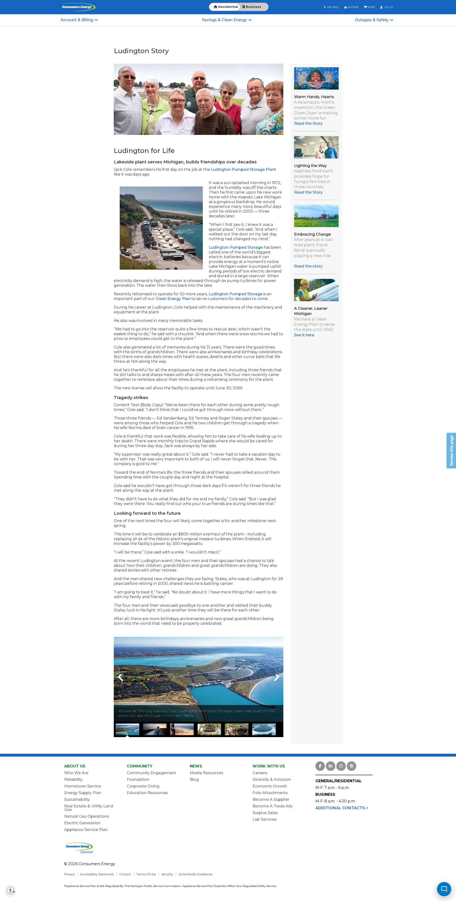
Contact (125, 874)
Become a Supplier (270, 799)
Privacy (69, 874)
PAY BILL (333, 7)
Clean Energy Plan (173, 298)
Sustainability (77, 799)
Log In (388, 7)
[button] (451, 450)
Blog (194, 779)
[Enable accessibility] (10, 890)
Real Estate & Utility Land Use (88, 808)
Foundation (138, 779)
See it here (304, 335)
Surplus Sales (265, 812)
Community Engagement (151, 773)
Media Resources (206, 773)
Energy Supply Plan (82, 793)
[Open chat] (444, 889)
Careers (259, 773)
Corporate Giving (143, 786)
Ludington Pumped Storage (236, 247)
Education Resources (147, 793)
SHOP (371, 7)
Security (167, 874)
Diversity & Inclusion (271, 779)
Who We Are (76, 773)
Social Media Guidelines (195, 874)
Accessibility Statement (97, 874)
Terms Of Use (146, 874)
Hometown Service (82, 786)
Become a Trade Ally (272, 806)
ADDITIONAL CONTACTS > (341, 808)
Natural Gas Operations (86, 816)
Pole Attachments (270, 793)
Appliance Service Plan (86, 829)
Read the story (308, 266)
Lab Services (264, 819)
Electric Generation (82, 823)
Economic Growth (269, 786)
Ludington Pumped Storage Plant (243, 169)
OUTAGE (353, 7)
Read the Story (308, 123)
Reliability (73, 779)
